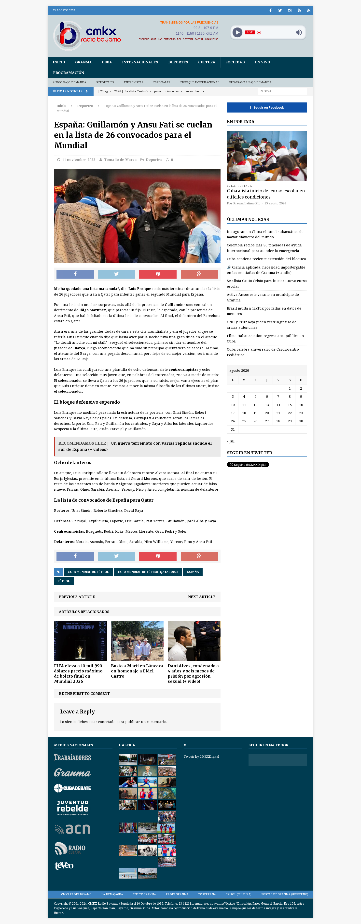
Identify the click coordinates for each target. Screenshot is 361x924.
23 (301, 413)
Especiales (161, 82)
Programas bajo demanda (250, 82)
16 (301, 405)
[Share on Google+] (199, 274)
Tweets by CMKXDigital (201, 756)
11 (244, 405)
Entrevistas (133, 82)
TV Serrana (207, 894)
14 (278, 405)
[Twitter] (280, 10)
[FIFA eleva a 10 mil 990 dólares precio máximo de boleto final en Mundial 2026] (80, 658)
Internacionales (140, 62)
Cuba (107, 62)
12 (255, 405)
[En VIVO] (309, 10)
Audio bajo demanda (69, 82)
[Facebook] (270, 10)
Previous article (77, 597)
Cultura (206, 62)
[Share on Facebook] (75, 274)
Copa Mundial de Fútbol (88, 572)
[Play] (237, 32)
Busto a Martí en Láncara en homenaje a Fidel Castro (137, 671)
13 (267, 405)
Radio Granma (177, 894)
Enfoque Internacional (199, 82)
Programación (68, 73)
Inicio (59, 62)
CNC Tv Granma (144, 894)
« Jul (231, 441)
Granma (83, 62)
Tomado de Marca (120, 160)
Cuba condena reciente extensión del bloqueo (266, 259)
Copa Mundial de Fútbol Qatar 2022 (148, 572)
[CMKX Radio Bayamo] (90, 36)
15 (290, 405)
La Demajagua (112, 894)
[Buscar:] (282, 91)
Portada (245, 186)
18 (244, 413)
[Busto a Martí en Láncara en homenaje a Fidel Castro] (137, 658)
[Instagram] (289, 10)
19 (255, 413)
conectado (106, 722)
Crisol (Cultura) (238, 894)
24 (233, 421)
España (193, 572)
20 (267, 413)
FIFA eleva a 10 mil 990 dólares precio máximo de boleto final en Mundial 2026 (78, 673)
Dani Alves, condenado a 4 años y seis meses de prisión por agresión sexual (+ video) (193, 673)
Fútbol (64, 581)
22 (290, 413)
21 (278, 413)
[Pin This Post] (158, 274)
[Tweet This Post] (116, 274)
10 (233, 405)
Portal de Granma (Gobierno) (284, 894)
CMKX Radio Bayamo (76, 894)
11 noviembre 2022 (78, 160)
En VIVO (262, 62)
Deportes (178, 62)
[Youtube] (299, 10)
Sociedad (235, 62)
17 (233, 413)
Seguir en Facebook (267, 107)
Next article (202, 597)
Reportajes (105, 82)
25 (244, 421)
